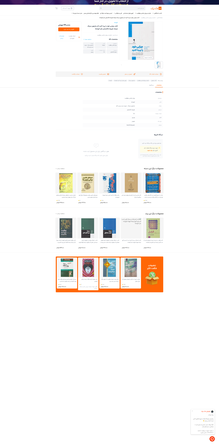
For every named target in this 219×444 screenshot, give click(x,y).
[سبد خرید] (56, 8)
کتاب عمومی (153, 80)
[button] (57, 185)
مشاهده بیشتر (61, 168)
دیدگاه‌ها (151, 85)
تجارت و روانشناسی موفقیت (143, 80)
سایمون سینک (132, 80)
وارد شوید (149, 150)
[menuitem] (157, 13)
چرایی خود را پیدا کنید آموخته (120, 80)
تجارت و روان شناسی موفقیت (104, 35)
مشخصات (159, 85)
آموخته (116, 22)
